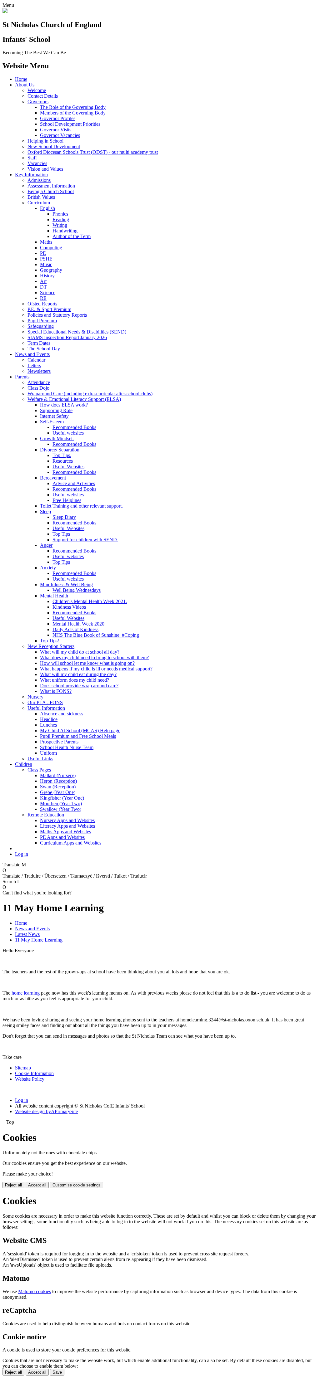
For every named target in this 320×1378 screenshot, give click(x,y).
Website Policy (29, 1079)
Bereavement (53, 477)
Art (43, 281)
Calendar (36, 360)
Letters (34, 365)
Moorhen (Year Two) (61, 803)
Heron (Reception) (58, 781)
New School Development (54, 146)
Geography (51, 270)
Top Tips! (49, 640)
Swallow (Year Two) (60, 809)
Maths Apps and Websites (65, 831)
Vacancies (37, 163)
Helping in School (45, 141)
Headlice (49, 719)
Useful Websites (68, 466)
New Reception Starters (51, 646)
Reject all (13, 1185)
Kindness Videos (69, 607)
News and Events (32, 354)
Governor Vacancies (60, 135)
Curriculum (39, 202)
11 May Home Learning (38, 939)
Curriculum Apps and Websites (70, 842)
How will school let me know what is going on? (87, 663)
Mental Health (54, 595)
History (47, 275)
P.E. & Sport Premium (49, 309)
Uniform (48, 753)
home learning (26, 993)
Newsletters (39, 371)
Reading (60, 219)
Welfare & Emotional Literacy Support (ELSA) (74, 399)
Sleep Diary (64, 517)
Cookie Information (34, 1073)
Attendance (39, 382)
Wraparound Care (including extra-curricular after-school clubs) (90, 393)
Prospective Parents (59, 741)
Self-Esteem (52, 421)
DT (43, 287)
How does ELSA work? (64, 404)
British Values (41, 197)
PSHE (46, 258)
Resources (62, 461)
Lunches (48, 725)
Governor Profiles (57, 118)
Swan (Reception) (58, 786)
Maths (46, 242)
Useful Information (46, 708)
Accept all (37, 1185)
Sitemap (23, 1067)
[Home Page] (5, 11)
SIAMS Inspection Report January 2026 (67, 337)
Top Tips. (61, 455)
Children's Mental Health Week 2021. (89, 601)
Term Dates (39, 343)
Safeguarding (41, 326)
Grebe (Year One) (57, 792)
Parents (22, 376)
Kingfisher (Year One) (62, 798)
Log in (21, 854)
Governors (38, 101)
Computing (51, 247)
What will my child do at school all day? (79, 652)
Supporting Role (56, 410)
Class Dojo (38, 388)
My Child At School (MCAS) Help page (80, 730)
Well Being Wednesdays (76, 590)
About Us (24, 84)
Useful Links (40, 758)
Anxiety (48, 567)
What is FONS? (56, 691)
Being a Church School (51, 191)
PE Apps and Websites (62, 837)
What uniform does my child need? (74, 680)
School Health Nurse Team (66, 747)
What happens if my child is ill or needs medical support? (96, 668)
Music (46, 264)
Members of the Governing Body (73, 112)
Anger (46, 545)
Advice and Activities (73, 483)
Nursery (35, 696)
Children (23, 764)
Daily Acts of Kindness (75, 629)
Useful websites (68, 433)
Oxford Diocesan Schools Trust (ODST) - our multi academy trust (93, 152)
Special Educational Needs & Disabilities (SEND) (77, 331)
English (47, 208)
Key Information (31, 174)
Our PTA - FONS (45, 702)
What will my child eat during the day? (78, 674)
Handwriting (65, 230)
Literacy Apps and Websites (67, 826)
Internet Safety (54, 416)
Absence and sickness (61, 713)
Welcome (37, 90)
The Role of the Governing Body (73, 107)
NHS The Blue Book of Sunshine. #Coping (95, 635)
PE (43, 253)
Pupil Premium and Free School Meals (78, 736)
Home (21, 79)
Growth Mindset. (57, 438)
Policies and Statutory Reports (57, 315)
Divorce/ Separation (59, 449)
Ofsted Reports (42, 303)
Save (57, 1372)
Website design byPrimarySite (46, 1111)
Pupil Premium (42, 320)
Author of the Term (71, 236)
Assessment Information (51, 185)
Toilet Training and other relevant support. (81, 506)
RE (43, 298)
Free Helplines (66, 500)
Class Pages (39, 769)
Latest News (27, 934)
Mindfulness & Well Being (66, 584)
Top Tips (61, 534)
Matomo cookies (34, 1291)
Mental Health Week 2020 (78, 623)
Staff (32, 157)
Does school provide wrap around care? (79, 685)
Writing (59, 225)
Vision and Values (45, 169)
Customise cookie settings (76, 1185)
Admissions (39, 180)
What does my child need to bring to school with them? (94, 657)
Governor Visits (55, 129)
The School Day (44, 348)
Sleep (45, 511)
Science (47, 292)
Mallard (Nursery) (58, 775)
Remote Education (46, 814)
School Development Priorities (70, 124)
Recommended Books (74, 427)
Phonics (60, 214)
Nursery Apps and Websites (67, 820)
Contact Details (43, 96)
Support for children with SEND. (85, 539)
